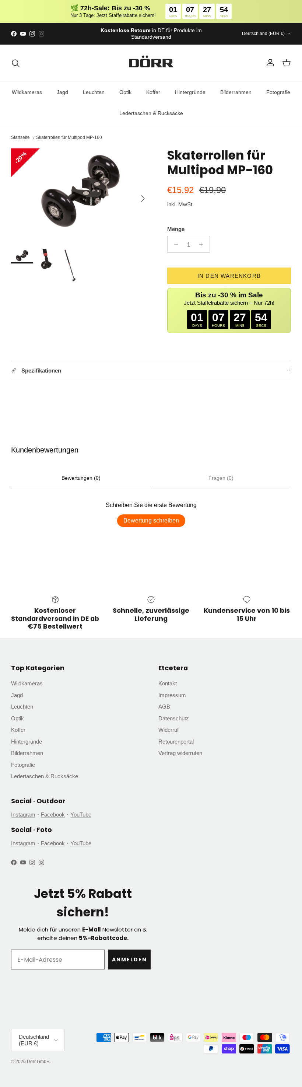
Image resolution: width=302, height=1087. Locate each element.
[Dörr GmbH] (151, 63)
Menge (176, 229)
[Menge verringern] (174, 244)
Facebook (53, 814)
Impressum (172, 695)
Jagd (62, 92)
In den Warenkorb (229, 276)
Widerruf (168, 730)
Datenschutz (173, 718)
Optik (125, 92)
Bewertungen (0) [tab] (81, 478)
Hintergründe (190, 92)
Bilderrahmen (236, 92)
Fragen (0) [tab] (220, 478)
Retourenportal (176, 741)
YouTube (80, 814)
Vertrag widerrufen (180, 753)
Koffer (153, 92)
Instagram (23, 814)
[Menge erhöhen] (203, 244)
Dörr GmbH (38, 1061)
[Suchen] (15, 63)
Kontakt (167, 683)
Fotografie (278, 92)
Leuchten (94, 92)
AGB (164, 706)
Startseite (20, 137)
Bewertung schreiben (151, 520)
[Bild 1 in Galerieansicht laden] (81, 194)
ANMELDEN (129, 959)
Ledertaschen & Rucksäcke (151, 113)
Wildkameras (27, 92)
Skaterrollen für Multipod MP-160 (69, 137)
